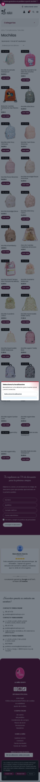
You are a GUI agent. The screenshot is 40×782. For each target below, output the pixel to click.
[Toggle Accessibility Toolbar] (3, 4)
